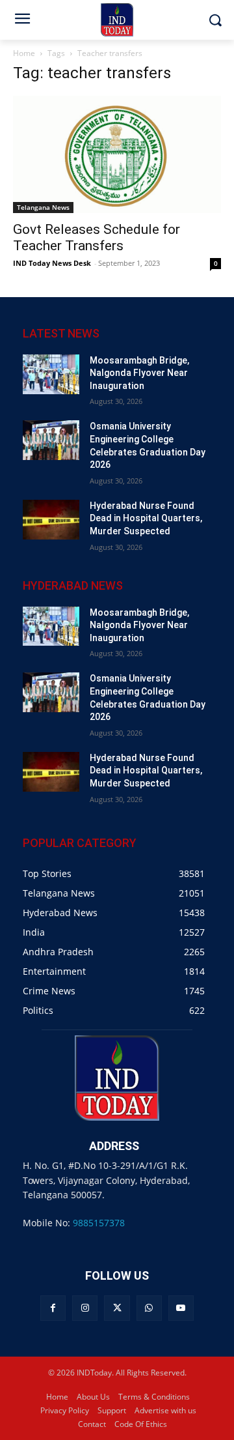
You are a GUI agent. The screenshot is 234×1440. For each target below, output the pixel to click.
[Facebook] (53, 1308)
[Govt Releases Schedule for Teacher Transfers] (117, 154)
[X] (116, 1308)
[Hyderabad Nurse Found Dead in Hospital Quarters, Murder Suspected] (51, 520)
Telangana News (43, 207)
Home (24, 53)
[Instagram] (85, 1308)
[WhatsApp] (149, 1308)
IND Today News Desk (52, 263)
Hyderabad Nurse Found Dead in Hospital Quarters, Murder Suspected (146, 518)
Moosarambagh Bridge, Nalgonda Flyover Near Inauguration (139, 373)
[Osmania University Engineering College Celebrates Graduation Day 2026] (51, 440)
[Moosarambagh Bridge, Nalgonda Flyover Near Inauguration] (51, 374)
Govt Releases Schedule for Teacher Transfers (96, 237)
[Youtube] (181, 1308)
